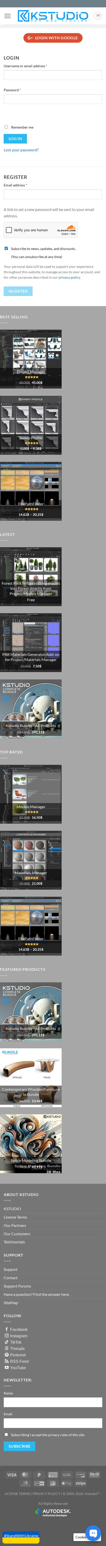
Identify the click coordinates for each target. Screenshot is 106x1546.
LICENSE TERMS (17, 1494)
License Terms (15, 1217)
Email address (22, 185)
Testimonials (14, 1241)
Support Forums (17, 1286)
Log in (15, 138)
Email (8, 1414)
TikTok (15, 1342)
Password (19, 90)
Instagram (18, 1336)
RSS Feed (19, 1361)
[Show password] (8, 112)
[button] (7, 16)
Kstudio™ (92, 1494)
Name (8, 1393)
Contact (11, 1277)
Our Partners (15, 1225)
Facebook (19, 1329)
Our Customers (17, 1233)
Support (11, 1269)
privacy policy (69, 277)
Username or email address (32, 66)
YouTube (18, 1367)
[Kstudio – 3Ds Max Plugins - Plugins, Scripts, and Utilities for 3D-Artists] (53, 16)
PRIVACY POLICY (46, 1494)
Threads (17, 1348)
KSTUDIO (12, 1208)
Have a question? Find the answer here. (37, 1294)
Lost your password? (21, 149)
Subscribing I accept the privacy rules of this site (47, 1435)
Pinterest (18, 1355)
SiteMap (11, 1302)
